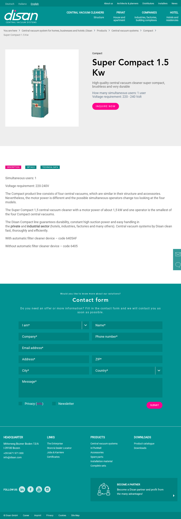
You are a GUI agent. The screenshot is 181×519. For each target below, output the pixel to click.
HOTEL (172, 16)
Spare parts (96, 456)
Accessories (97, 452)
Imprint (37, 515)
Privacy (49, 515)
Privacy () (34, 403)
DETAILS (31, 167)
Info (39, 403)
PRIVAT (119, 16)
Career (26, 515)
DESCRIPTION (13, 167)
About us (108, 3)
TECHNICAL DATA (50, 167)
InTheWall (95, 448)
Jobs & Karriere (55, 452)
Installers (163, 3)
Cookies (62, 515)
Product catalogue (144, 443)
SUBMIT (154, 405)
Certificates (53, 456)
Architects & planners (127, 3)
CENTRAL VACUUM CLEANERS (85, 15)
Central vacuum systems (104, 443)
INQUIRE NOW (105, 106)
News (174, 3)
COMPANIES (146, 16)
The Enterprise (55, 443)
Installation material (101, 461)
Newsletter (66, 403)
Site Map (75, 515)
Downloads (140, 448)
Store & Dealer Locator (59, 448)
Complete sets (98, 465)
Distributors (148, 3)
